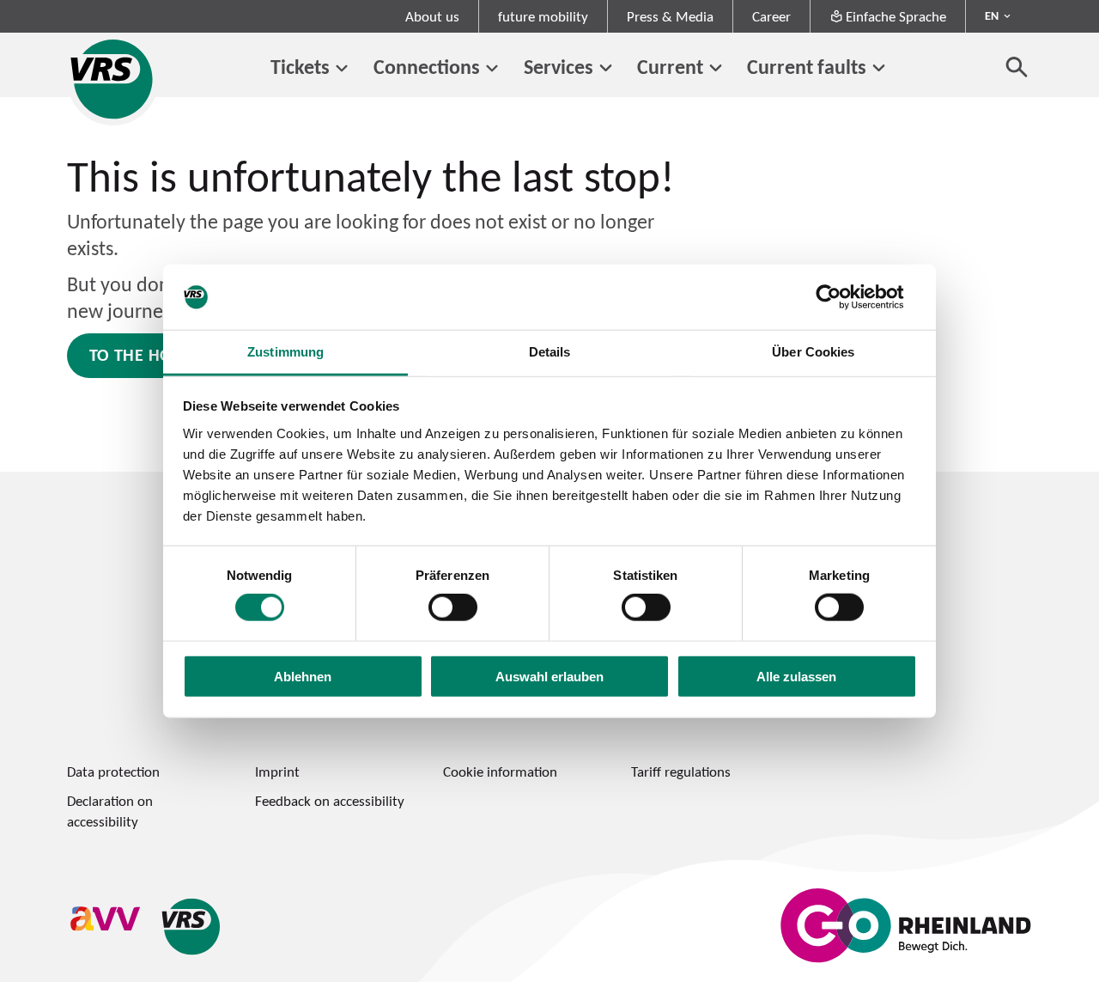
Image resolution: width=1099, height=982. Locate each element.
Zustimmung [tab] (285, 352)
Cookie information (500, 771)
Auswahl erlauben (549, 675)
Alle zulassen (796, 675)
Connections (426, 66)
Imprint (277, 771)
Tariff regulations (681, 771)
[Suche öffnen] (1017, 67)
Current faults (806, 66)
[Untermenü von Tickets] (342, 68)
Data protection (113, 771)
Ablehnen (302, 675)
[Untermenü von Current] (715, 68)
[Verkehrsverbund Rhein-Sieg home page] (113, 79)
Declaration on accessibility (110, 810)
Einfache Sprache (896, 16)
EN (992, 15)
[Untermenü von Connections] (492, 68)
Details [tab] (550, 352)
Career (771, 16)
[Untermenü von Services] (605, 68)
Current (670, 66)
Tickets (300, 66)
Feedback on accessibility (329, 800)
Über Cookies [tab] (813, 352)
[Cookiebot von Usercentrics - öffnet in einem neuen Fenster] (842, 297)
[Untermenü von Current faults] (878, 68)
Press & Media (670, 16)
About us (432, 16)
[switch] (452, 607)
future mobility (543, 16)
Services (558, 66)
